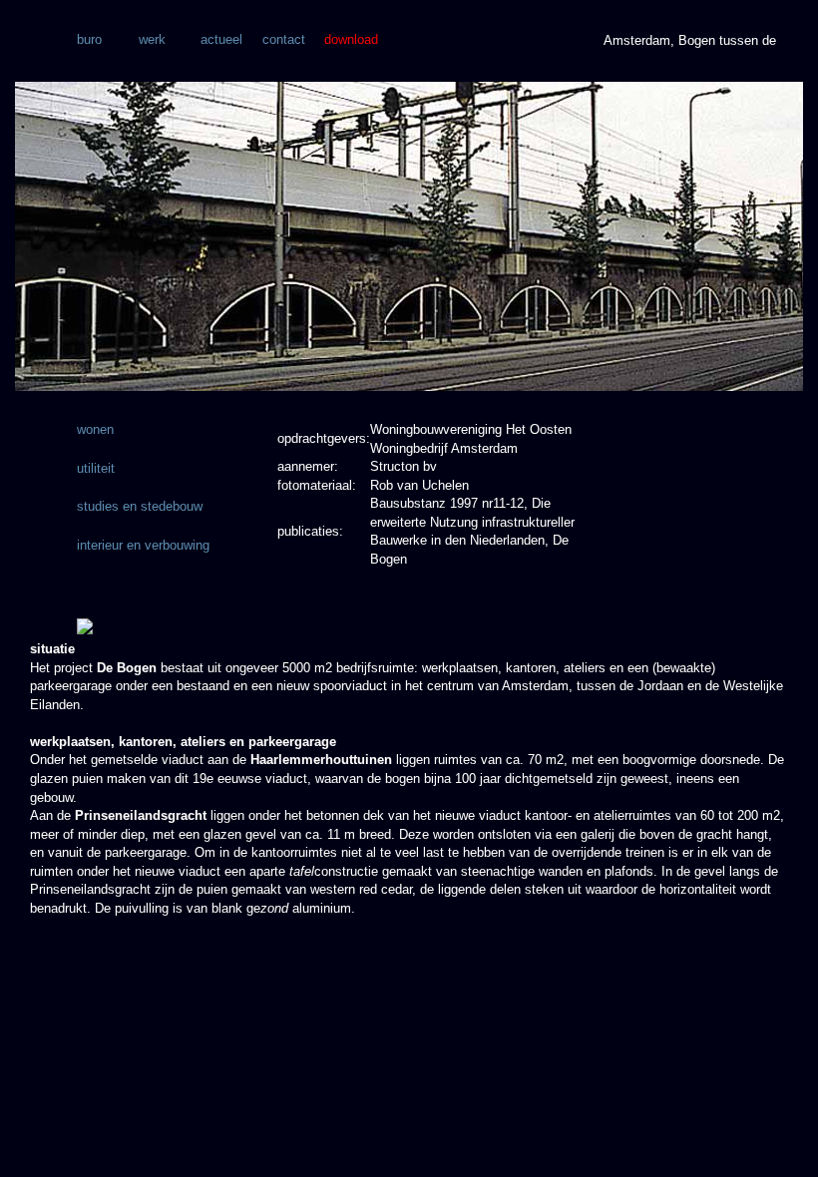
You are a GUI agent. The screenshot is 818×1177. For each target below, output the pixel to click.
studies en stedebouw (140, 506)
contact (283, 39)
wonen (95, 429)
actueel (221, 39)
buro (89, 39)
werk (152, 39)
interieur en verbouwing (143, 545)
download (351, 39)
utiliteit (96, 468)
